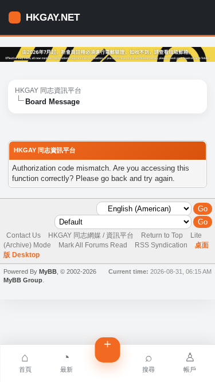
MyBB (48, 271)
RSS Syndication (161, 245)
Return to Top (162, 235)
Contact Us (23, 235)
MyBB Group (22, 280)
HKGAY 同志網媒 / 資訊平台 (91, 235)
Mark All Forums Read (92, 245)
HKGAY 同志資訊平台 (48, 90)
